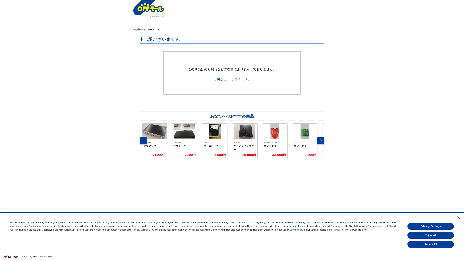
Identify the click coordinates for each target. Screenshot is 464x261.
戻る (220, 79)
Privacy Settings (431, 226)
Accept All (430, 244)
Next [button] (320, 140)
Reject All (430, 235)
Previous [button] (143, 140)
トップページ (237, 79)
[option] (155, 140)
